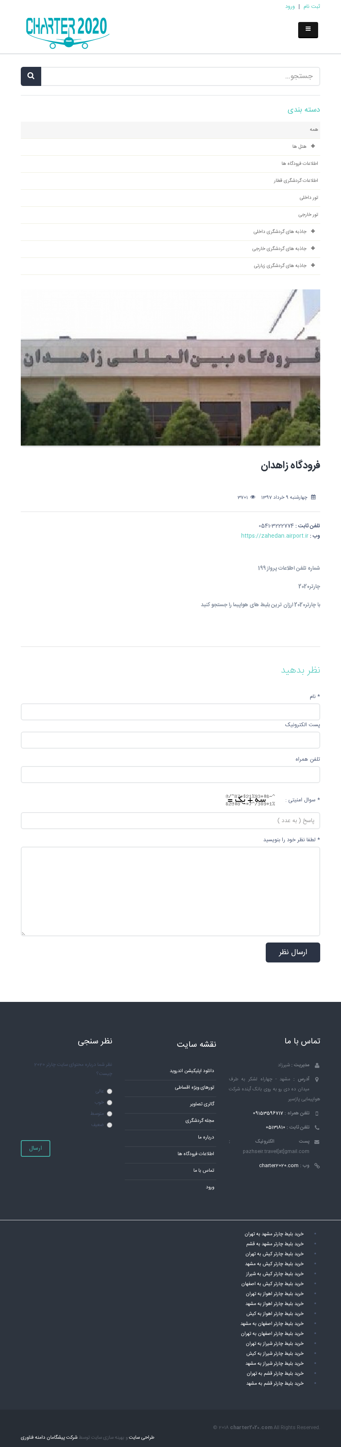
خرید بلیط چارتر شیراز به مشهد (274, 1364)
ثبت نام (312, 6)
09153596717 (268, 1113)
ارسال (35, 1148)
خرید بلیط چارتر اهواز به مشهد (274, 1304)
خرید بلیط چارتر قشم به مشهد (275, 1384)
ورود (290, 6)
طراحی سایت (141, 1438)
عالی (99, 1091)
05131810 (275, 1127)
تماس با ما (203, 1171)
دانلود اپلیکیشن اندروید (192, 1071)
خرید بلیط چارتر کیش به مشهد (274, 1264)
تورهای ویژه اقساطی (194, 1088)
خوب (99, 1103)
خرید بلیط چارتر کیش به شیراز (275, 1274)
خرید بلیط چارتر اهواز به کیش (275, 1314)
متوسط (97, 1114)
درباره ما (206, 1137)
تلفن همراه (308, 759)
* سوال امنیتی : (302, 800)
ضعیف (97, 1125)
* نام (315, 696)
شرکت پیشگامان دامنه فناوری (49, 1438)
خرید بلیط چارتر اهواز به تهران (275, 1294)
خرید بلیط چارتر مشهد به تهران (274, 1234)
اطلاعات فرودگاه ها (196, 1154)
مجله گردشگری (199, 1121)
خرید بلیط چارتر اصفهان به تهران (272, 1334)
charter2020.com (279, 1166)
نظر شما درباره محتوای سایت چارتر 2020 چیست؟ (73, 1069)
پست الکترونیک (302, 725)
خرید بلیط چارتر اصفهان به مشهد (272, 1324)
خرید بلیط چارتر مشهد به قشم (275, 1244)
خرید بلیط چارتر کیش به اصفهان (272, 1284)
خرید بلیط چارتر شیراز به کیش (275, 1354)
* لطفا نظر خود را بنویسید (291, 840)
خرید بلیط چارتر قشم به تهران (275, 1374)
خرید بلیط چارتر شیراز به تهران (275, 1344)
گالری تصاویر (202, 1104)
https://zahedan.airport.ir (275, 536)
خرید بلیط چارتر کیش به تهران (274, 1254)
